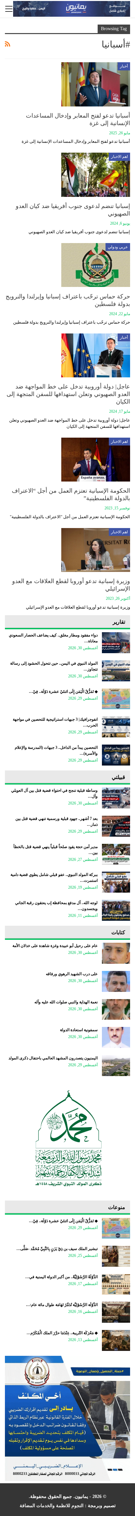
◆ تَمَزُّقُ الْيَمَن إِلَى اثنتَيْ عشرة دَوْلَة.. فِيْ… (63, 691)
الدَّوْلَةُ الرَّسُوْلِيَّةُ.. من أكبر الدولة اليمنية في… (61, 1277)
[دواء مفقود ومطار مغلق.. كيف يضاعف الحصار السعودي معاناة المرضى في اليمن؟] (116, 642)
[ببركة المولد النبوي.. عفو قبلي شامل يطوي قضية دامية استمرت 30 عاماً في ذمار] (116, 882)
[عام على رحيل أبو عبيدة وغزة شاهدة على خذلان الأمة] (116, 953)
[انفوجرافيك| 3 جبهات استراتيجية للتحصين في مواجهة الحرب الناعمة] (116, 726)
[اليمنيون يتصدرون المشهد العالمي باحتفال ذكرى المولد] (116, 1065)
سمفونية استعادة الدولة (79, 1030)
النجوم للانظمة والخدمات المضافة (52, 1505)
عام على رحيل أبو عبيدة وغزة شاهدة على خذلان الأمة (55, 945)
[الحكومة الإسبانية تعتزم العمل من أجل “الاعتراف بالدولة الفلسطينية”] (95, 460)
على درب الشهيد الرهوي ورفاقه (72, 974)
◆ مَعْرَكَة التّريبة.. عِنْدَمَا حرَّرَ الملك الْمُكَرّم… (62, 1333)
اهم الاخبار (119, 156)
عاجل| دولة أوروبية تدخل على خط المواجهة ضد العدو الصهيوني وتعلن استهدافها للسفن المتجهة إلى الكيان (68, 394)
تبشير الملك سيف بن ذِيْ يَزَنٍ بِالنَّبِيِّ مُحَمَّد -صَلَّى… (57, 1248)
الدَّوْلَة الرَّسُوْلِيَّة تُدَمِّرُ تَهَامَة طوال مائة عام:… (62, 1304)
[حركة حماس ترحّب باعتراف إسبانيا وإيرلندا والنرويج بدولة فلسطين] (95, 265)
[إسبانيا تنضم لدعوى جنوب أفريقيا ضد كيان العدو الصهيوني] (95, 175)
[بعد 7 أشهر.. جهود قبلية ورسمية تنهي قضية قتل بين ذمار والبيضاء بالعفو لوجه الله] (116, 826)
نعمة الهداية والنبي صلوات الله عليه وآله (66, 1002)
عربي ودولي (118, 247)
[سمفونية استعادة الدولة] (116, 1037)
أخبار (124, 66)
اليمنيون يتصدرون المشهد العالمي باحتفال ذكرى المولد (53, 1058)
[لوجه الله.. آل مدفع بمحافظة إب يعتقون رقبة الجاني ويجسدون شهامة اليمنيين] (116, 910)
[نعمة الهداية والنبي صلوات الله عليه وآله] (116, 1009)
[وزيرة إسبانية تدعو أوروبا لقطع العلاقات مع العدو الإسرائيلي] (95, 550)
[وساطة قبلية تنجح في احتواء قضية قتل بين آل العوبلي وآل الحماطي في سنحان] (116, 797)
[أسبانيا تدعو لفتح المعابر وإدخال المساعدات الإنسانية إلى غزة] (95, 84)
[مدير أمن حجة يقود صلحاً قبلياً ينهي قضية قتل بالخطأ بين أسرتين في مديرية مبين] (116, 854)
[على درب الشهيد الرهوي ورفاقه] (116, 981)
